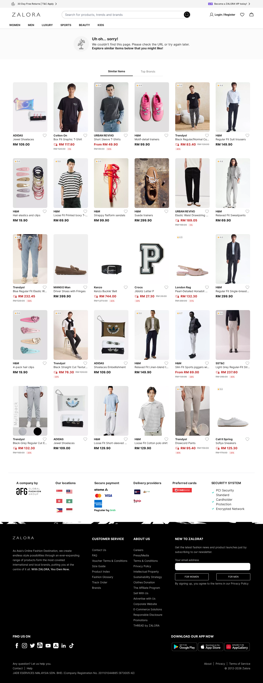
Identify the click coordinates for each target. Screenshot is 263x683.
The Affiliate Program (146, 587)
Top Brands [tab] (148, 71)
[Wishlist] (242, 14)
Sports (65, 25)
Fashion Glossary (102, 577)
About (208, 663)
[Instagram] (24, 645)
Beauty (84, 25)
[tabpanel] (131, 269)
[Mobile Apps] (56, 645)
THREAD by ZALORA (146, 625)
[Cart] (251, 14)
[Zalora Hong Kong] (59, 501)
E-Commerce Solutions (147, 609)
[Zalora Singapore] (59, 492)
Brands (96, 587)
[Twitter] (32, 645)
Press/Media (141, 555)
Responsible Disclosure (147, 614)
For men (233, 576)
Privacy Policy (142, 566)
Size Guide (99, 566)
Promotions (140, 620)
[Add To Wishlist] (44, 135)
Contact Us (99, 550)
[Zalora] (26, 15)
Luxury (47, 25)
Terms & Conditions (145, 560)
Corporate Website (145, 604)
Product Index (101, 571)
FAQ (94, 555)
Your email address (187, 560)
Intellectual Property (146, 571)
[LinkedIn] (64, 645)
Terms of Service (239, 663)
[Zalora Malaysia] (69, 492)
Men (31, 25)
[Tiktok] (96, 645)
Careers (138, 550)
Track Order (99, 582)
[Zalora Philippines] (59, 510)
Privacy (220, 663)
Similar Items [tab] (116, 71)
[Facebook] (17, 645)
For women (192, 576)
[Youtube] (48, 645)
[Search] (187, 15)
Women (14, 25)
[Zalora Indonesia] (69, 510)
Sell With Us (140, 593)
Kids (101, 25)
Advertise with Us (144, 598)
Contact (18, 668)
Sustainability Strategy (147, 577)
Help (30, 668)
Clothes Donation (144, 582)
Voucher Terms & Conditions (109, 560)
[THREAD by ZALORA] (40, 645)
